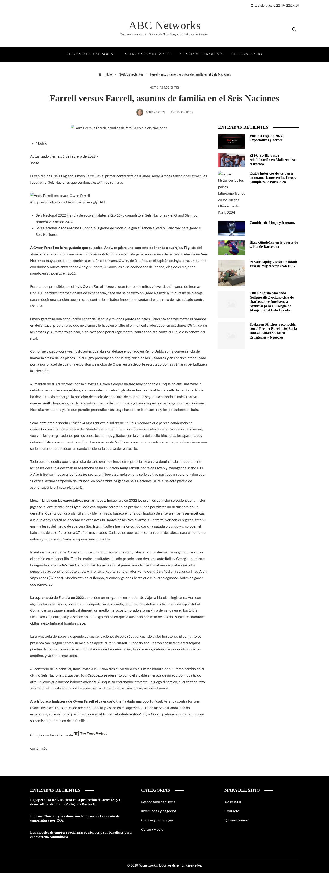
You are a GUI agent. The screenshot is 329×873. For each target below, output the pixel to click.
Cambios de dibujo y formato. (272, 223)
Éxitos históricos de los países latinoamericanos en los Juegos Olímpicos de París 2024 (273, 177)
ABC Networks (165, 25)
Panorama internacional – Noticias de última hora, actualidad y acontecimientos (164, 34)
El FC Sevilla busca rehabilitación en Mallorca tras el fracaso (273, 160)
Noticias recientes (164, 87)
